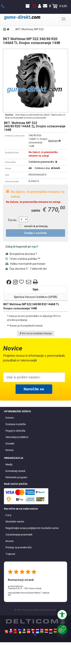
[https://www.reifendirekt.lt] (55, 632)
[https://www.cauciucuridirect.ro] (33, 632)
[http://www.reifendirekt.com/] (35, 635)
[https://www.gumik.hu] (24, 632)
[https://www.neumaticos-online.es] (46, 630)
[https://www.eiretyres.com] (19, 632)
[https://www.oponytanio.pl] (28, 632)
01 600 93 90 (5, 6)
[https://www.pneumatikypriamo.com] (10, 632)
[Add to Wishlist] (22, 282)
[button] (62, 615)
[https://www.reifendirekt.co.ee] (50, 632)
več (9, 595)
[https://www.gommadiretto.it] (24, 630)
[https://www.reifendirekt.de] (6, 630)
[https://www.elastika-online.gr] (37, 632)
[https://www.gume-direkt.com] (55, 630)
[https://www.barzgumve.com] (41, 632)
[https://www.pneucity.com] (15, 632)
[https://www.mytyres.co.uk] (41, 630)
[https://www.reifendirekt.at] (50, 630)
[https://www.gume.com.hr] (46, 632)
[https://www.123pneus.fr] (10, 630)
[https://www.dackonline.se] (19, 630)
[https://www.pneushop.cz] (6, 632)
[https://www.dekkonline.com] (28, 630)
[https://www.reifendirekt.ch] (15, 630)
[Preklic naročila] (34, 6)
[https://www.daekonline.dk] (33, 630)
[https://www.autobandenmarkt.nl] (37, 630)
